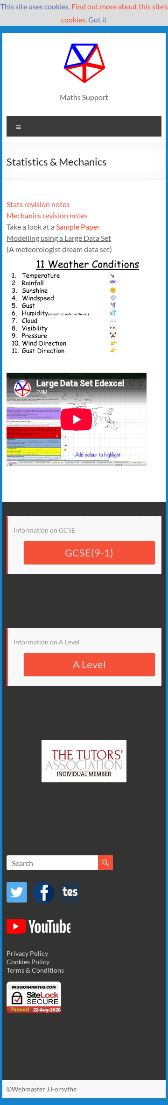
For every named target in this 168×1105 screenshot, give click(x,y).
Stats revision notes (38, 204)
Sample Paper (78, 226)
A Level (89, 664)
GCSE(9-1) (89, 552)
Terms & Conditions (35, 970)
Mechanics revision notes (47, 215)
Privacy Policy (27, 953)
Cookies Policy (28, 962)
